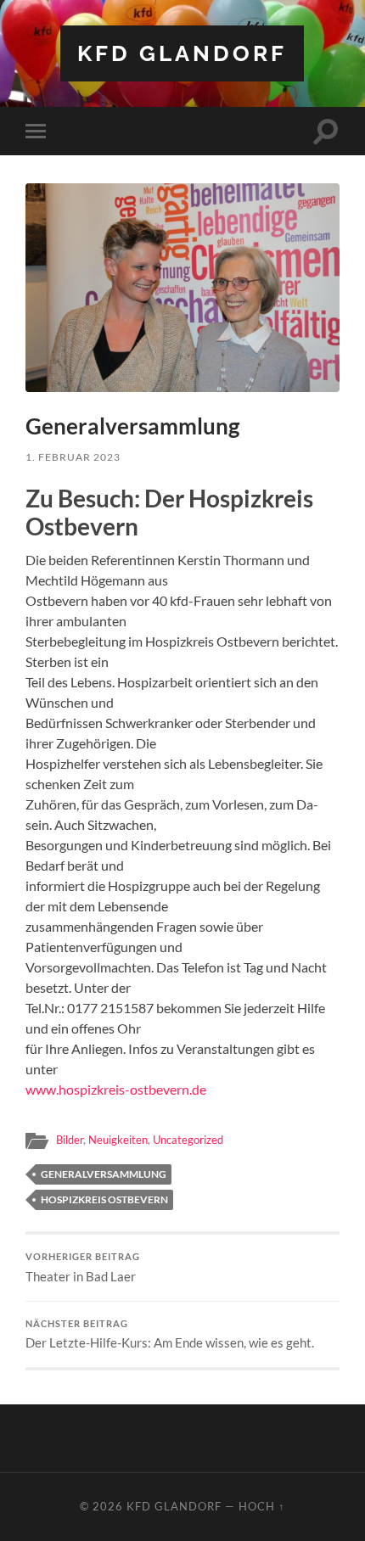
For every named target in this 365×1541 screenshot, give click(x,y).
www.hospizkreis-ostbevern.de (115, 1089)
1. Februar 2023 (73, 457)
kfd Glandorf (182, 53)
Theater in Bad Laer (82, 1268)
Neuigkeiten (118, 1139)
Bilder (69, 1139)
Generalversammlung (103, 1174)
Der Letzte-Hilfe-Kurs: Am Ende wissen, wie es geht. (169, 1335)
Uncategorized (188, 1139)
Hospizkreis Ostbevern (104, 1199)
